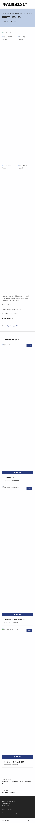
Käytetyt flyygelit (25, 13)
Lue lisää (18, 472)
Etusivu (4, 13)
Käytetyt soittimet (13, 13)
